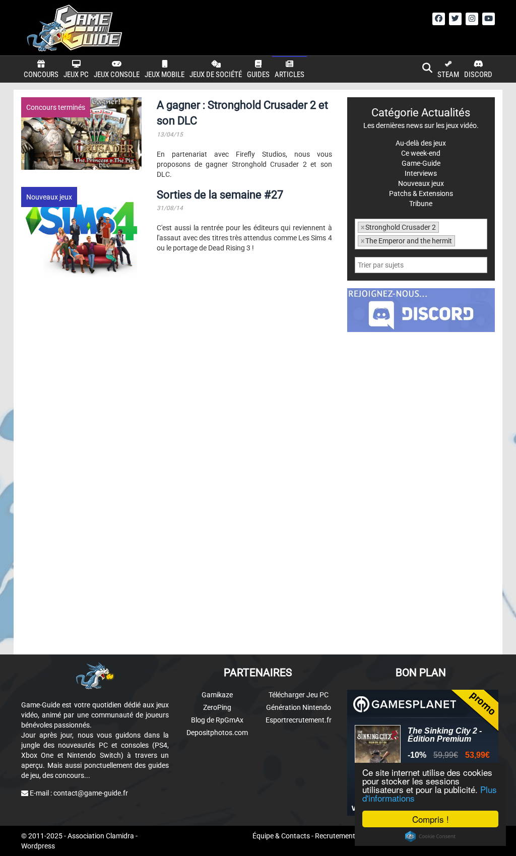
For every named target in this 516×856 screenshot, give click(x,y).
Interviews (421, 173)
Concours (41, 74)
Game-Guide (421, 163)
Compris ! (430, 819)
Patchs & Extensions (421, 193)
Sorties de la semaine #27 (220, 194)
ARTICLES (289, 74)
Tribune (420, 204)
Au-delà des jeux (421, 143)
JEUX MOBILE (164, 74)
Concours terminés (55, 107)
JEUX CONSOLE (117, 74)
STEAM (448, 74)
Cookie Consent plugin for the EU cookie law (430, 836)
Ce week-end (420, 153)
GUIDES (258, 74)
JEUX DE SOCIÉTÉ (215, 74)
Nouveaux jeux (49, 197)
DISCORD (478, 74)
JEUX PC (76, 74)
